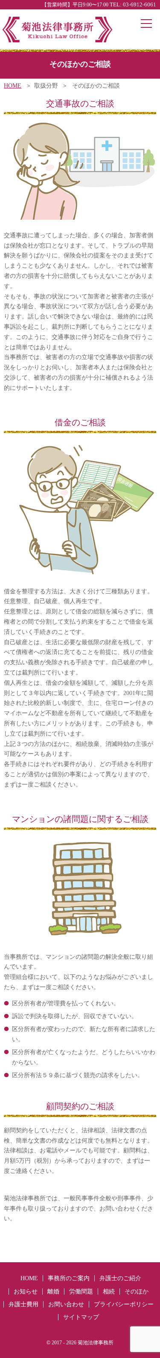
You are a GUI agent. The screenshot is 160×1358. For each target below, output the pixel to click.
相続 (109, 1291)
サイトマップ (81, 1317)
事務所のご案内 (69, 1278)
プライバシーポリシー (124, 1304)
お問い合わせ (66, 1304)
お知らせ (26, 1291)
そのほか (136, 1291)
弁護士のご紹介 (120, 1278)
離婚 (53, 1291)
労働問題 (81, 1291)
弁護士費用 (23, 1304)
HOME (12, 85)
